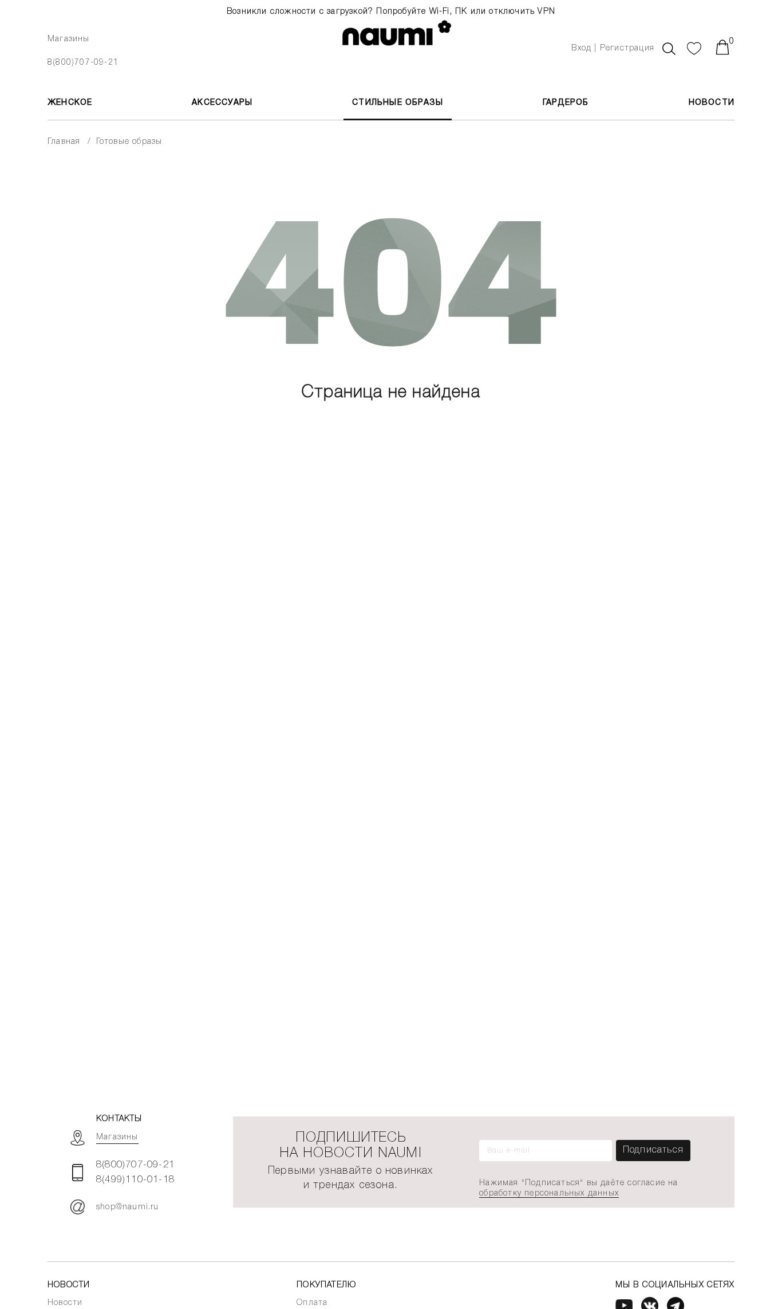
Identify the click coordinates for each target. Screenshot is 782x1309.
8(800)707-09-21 (83, 62)
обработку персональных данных (549, 1193)
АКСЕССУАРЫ (222, 103)
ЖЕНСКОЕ (70, 103)
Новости (711, 103)
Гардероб (566, 103)
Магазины (69, 39)
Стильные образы (397, 103)
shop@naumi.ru (127, 1207)
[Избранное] (694, 47)
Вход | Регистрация (612, 48)
